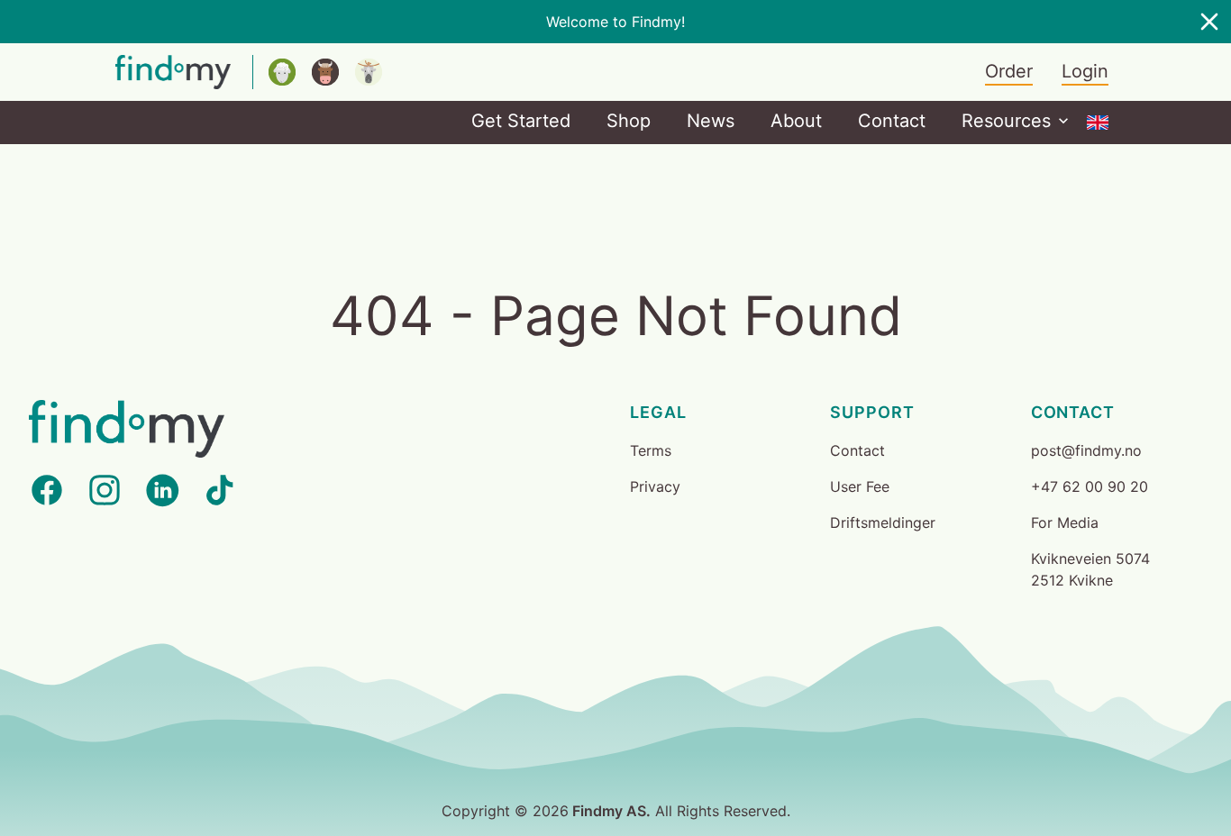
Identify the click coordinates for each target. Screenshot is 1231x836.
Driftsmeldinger (882, 522)
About (796, 121)
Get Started (520, 121)
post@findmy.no (1086, 450)
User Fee (859, 486)
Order (1009, 71)
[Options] (1098, 122)
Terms (650, 450)
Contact (892, 121)
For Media (1065, 522)
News (710, 121)
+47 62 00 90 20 (1089, 486)
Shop (628, 121)
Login (1085, 71)
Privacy (655, 486)
